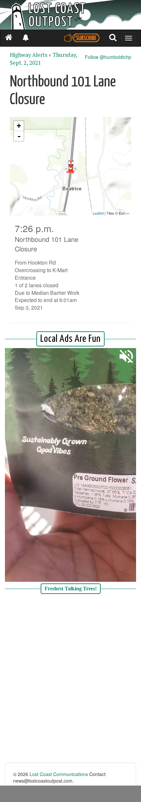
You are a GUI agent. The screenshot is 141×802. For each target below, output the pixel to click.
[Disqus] (70, 679)
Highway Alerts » (30, 55)
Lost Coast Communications (59, 774)
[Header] (70, 15)
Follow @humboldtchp (108, 57)
